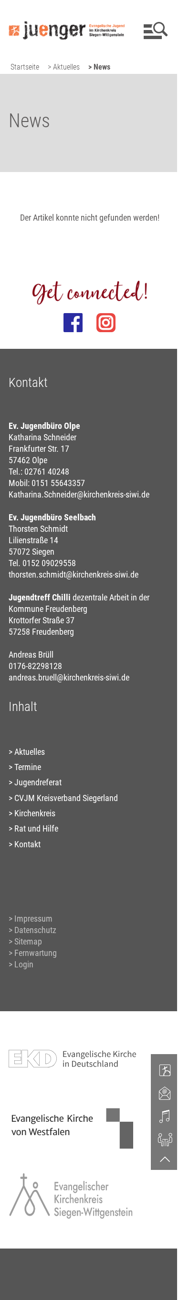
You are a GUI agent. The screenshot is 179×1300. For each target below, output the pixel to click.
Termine (27, 767)
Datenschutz (35, 930)
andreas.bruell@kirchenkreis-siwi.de (69, 677)
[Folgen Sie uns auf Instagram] (106, 322)
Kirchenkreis (34, 813)
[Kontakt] (165, 1092)
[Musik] (165, 1116)
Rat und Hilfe (36, 828)
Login (23, 964)
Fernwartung (35, 953)
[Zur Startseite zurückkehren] (67, 12)
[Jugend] (165, 1069)
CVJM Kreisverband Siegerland (66, 798)
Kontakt (27, 844)
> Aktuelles (64, 66)
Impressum (33, 919)
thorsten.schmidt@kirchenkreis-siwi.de (73, 574)
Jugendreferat (38, 782)
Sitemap (28, 941)
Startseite (25, 66)
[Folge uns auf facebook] (73, 322)
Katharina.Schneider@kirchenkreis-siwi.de (79, 494)
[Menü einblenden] (153, 30)
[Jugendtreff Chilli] (165, 1139)
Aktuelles (29, 752)
